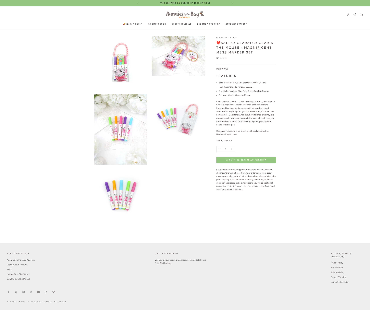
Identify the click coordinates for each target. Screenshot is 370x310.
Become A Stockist (208, 24)
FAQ (9, 269)
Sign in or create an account (246, 160)
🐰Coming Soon (157, 24)
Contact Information (340, 282)
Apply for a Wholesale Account (21, 260)
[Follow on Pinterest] (30, 292)
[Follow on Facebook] (8, 292)
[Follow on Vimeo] (53, 292)
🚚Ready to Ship (132, 24)
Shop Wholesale (182, 24)
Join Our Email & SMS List (18, 279)
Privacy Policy (337, 263)
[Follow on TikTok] (46, 292)
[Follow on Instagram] (23, 292)
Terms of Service (338, 277)
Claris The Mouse (226, 38)
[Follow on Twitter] (15, 292)
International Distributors (18, 274)
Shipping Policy (337, 272)
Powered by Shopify (55, 302)
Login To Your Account (17, 264)
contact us (238, 189)
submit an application (225, 183)
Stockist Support (236, 24)
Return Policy (337, 267)
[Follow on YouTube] (38, 292)
